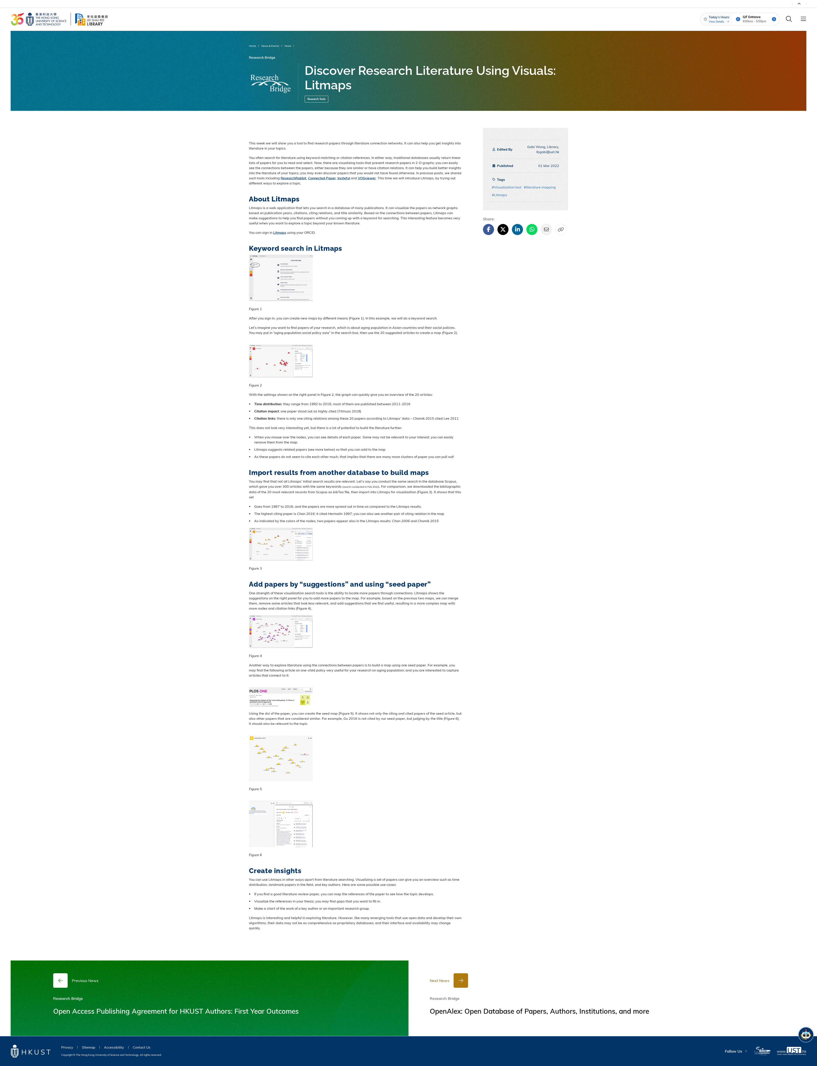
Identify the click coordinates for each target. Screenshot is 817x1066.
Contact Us (141, 1047)
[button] (738, 19)
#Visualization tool (506, 187)
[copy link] (560, 229)
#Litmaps (499, 195)
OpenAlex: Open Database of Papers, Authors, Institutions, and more (539, 1011)
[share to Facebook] (488, 229)
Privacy (67, 1047)
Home (252, 45)
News (287, 45)
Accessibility (114, 1047)
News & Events (270, 45)
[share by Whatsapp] (531, 229)
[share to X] (502, 229)
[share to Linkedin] (517, 229)
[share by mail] (546, 229)
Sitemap (88, 1047)
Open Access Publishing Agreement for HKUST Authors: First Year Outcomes (176, 1011)
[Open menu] (803, 19)
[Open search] (789, 19)
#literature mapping (540, 187)
